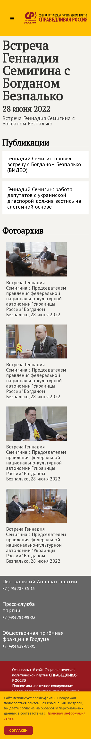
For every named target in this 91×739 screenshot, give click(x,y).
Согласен (18, 730)
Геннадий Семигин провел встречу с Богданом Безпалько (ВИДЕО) (44, 164)
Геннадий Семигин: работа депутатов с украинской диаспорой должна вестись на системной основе (44, 198)
